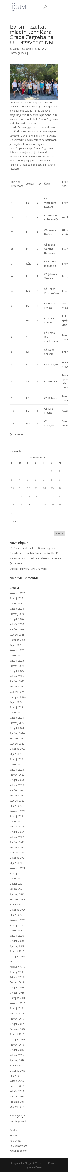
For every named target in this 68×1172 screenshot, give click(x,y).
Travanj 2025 (17, 665)
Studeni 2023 (17, 743)
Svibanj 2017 (17, 1013)
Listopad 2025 (18, 639)
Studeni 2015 (17, 1065)
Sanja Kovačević (22, 48)
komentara (18, 1145)
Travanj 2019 (17, 982)
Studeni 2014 (17, 1106)
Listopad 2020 (18, 909)
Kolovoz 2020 (17, 920)
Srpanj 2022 (16, 816)
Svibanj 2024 (17, 717)
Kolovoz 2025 (17, 650)
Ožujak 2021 (17, 883)
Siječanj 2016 (17, 1060)
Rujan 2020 (16, 914)
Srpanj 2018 (16, 1008)
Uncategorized (18, 53)
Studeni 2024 (17, 691)
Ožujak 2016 (17, 1049)
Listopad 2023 (18, 748)
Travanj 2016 (17, 1044)
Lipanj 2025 (16, 655)
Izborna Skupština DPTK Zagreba (28, 568)
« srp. (16, 521)
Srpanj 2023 (16, 759)
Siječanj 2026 (17, 629)
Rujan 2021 (16, 863)
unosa (16, 1140)
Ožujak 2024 (17, 728)
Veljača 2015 (17, 1091)
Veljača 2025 (17, 676)
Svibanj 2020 (17, 935)
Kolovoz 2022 (17, 811)
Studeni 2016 (17, 1034)
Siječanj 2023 (17, 790)
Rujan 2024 (16, 702)
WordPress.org (18, 1150)
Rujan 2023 (16, 754)
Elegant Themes (35, 1163)
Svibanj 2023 (17, 769)
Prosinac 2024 (18, 686)
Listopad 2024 (18, 697)
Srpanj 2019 (16, 972)
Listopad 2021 (18, 857)
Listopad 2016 (18, 1039)
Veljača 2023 (17, 785)
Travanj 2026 (17, 614)
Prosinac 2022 (18, 795)
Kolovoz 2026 (17, 593)
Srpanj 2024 (16, 707)
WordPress (36, 1167)
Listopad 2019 (18, 956)
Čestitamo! (16, 563)
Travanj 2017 (17, 1018)
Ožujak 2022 (17, 831)
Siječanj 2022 (17, 842)
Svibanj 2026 (17, 608)
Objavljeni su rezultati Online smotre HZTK (34, 553)
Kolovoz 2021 (17, 868)
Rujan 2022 (16, 805)
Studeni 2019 (17, 951)
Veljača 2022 (17, 837)
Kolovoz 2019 (17, 966)
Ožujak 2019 (17, 987)
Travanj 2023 (17, 774)
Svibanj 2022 (17, 826)
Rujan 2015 (16, 1075)
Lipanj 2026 (16, 603)
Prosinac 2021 (18, 847)
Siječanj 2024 (17, 733)
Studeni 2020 (17, 904)
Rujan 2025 (16, 645)
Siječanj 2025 (17, 681)
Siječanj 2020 (17, 946)
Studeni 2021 (17, 852)
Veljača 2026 (17, 624)
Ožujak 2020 (17, 940)
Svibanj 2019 (17, 977)
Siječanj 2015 (17, 1096)
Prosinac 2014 (18, 1101)
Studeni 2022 (17, 800)
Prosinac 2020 (18, 899)
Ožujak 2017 (17, 1024)
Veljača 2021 (17, 889)
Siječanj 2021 (17, 894)
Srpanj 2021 (16, 873)
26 (28, 504)
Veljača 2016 (17, 1055)
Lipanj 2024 (16, 712)
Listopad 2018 (18, 998)
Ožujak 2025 (17, 671)
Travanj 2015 (17, 1086)
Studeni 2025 (17, 634)
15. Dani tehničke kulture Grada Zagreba (32, 548)
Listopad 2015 (18, 1070)
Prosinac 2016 (18, 1029)
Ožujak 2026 (17, 619)
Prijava (13, 1135)
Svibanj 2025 (17, 660)
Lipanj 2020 (16, 930)
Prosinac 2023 (18, 738)
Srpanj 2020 (16, 925)
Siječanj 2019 (17, 992)
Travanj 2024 (17, 723)
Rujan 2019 (16, 961)
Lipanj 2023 (16, 764)
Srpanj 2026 (16, 598)
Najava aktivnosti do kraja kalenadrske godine (36, 558)
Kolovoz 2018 (17, 1003)
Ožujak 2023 (17, 780)
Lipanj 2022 (16, 821)
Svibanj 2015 (17, 1080)
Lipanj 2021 (16, 878)
